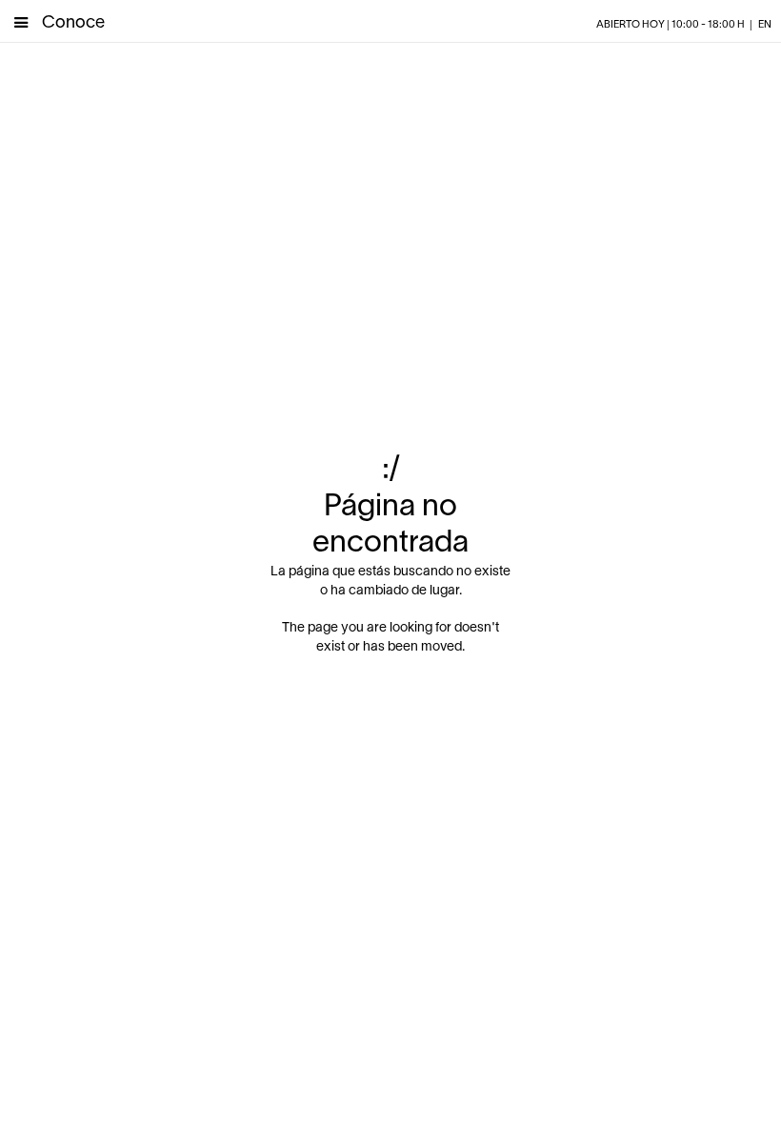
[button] (21, 21)
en (764, 25)
